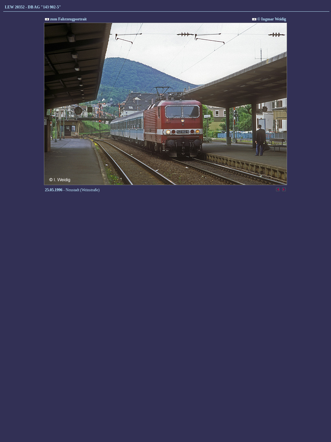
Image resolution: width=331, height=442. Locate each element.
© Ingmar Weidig (271, 19)
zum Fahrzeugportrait (68, 19)
